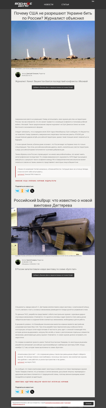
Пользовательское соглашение (75, 407)
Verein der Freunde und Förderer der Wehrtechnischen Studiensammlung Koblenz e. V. (38, 255)
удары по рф (51, 181)
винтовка (20, 382)
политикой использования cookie (54, 402)
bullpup (38, 382)
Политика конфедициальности (54, 407)
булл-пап (47, 382)
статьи (65, 4)
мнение (19, 181)
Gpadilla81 (19, 68)
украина (32, 181)
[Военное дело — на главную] (23, 4)
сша (26, 181)
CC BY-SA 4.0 (26, 68)
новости (48, 4)
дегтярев (29, 382)
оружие (41, 181)
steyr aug (56, 382)
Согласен (88, 403)
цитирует (21, 174)
